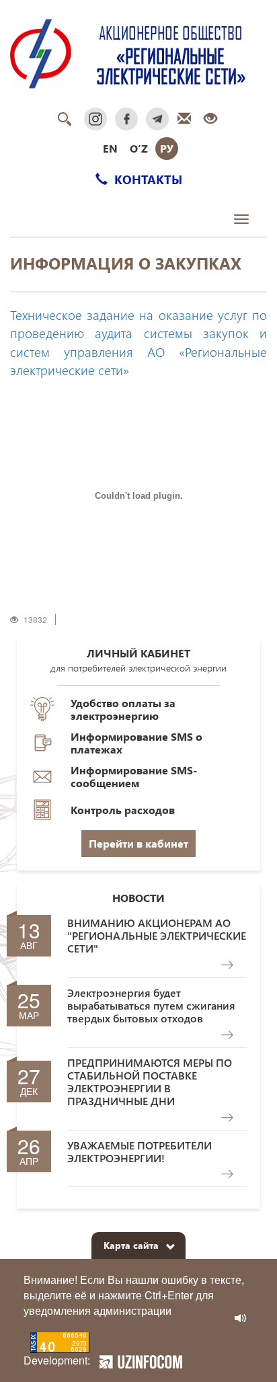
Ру (166, 148)
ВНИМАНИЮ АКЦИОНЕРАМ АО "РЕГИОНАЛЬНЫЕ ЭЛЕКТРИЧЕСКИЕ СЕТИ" (156, 935)
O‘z (139, 148)
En (110, 148)
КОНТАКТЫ (146, 179)
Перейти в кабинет (138, 843)
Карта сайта (131, 1245)
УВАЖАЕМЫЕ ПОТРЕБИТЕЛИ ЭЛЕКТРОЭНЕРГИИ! (139, 1151)
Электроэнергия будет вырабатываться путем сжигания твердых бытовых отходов (151, 1005)
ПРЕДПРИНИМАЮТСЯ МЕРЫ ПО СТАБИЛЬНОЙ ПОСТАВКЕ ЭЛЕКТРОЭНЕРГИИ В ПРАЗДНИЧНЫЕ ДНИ (149, 1082)
